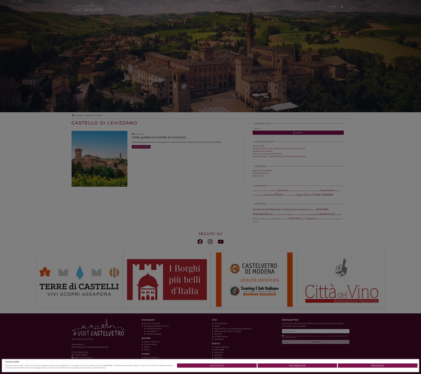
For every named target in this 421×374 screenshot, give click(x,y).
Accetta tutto (217, 365)
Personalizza (377, 365)
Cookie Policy (108, 365)
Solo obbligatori (297, 365)
